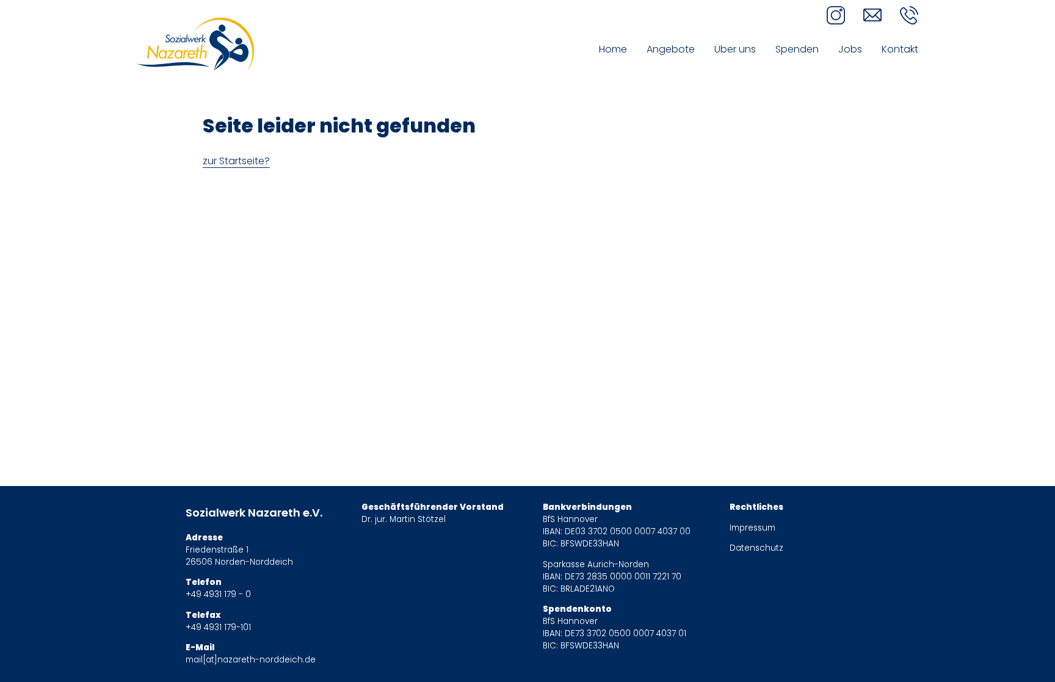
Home (613, 49)
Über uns (735, 49)
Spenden (797, 49)
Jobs (850, 49)
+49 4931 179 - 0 (218, 594)
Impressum (752, 528)
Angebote (671, 49)
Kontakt (900, 49)
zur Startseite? (236, 161)
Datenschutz (756, 548)
